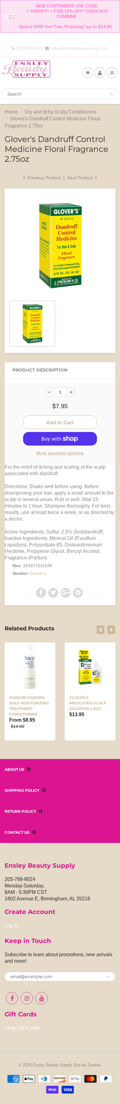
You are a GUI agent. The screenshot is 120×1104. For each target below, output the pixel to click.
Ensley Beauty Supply (52, 1065)
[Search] (111, 94)
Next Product (80, 177)
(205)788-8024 (29, 48)
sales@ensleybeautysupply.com (79, 48)
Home (11, 111)
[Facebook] (12, 998)
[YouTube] (41, 998)
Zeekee (94, 1065)
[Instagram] (27, 998)
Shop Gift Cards (22, 1028)
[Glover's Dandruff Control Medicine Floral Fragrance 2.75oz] (60, 246)
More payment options (60, 452)
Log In (11, 925)
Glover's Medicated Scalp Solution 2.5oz (87, 703)
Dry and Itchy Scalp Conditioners (60, 111)
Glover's (38, 573)
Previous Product (43, 177)
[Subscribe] (108, 977)
